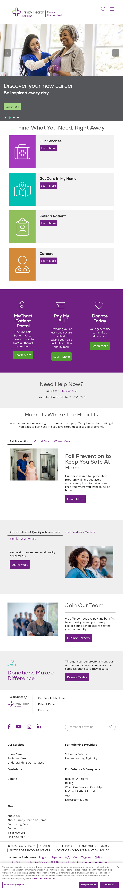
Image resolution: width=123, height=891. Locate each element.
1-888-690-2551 (67, 391)
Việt (75, 857)
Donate (12, 778)
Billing (69, 783)
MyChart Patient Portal (80, 791)
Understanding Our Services (26, 762)
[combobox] (90, 727)
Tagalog (86, 857)
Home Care (15, 754)
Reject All (109, 884)
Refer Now (12, 106)
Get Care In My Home (51, 698)
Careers (43, 710)
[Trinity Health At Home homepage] (38, 20)
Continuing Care (18, 824)
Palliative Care (17, 758)
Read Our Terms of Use (44, 878)
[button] (113, 8)
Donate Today (77, 677)
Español (56, 857)
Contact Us (15, 828)
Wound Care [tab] (62, 441)
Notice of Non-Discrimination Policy (82, 850)
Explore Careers (78, 638)
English (43, 857)
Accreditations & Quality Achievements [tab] (35, 532)
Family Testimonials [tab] (23, 538)
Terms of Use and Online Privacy (85, 846)
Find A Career (16, 837)
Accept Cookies (88, 884)
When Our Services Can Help (83, 787)
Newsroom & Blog (76, 799)
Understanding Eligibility (81, 758)
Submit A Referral (76, 754)
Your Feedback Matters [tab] (80, 532)
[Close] (118, 867)
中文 (67, 857)
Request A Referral (77, 778)
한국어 (98, 857)
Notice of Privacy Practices (30, 850)
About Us (14, 816)
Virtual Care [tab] (41, 441)
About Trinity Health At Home (27, 820)
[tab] (5, 117)
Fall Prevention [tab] (19, 441)
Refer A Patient (48, 704)
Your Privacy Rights (14, 884)
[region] (61, 72)
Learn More (48, 148)
